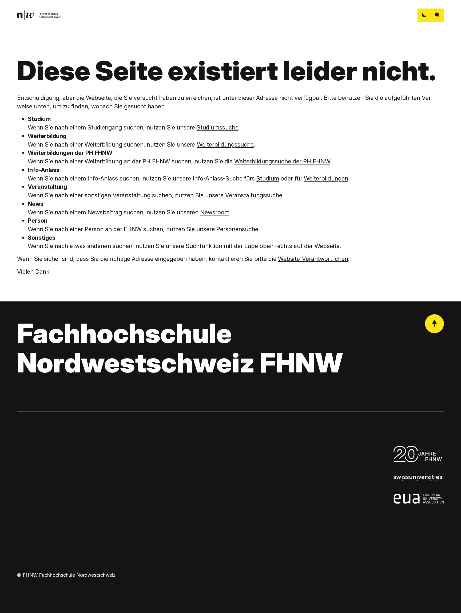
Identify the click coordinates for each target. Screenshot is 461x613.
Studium (267, 178)
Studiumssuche (218, 127)
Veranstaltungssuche (253, 195)
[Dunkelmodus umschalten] (424, 15)
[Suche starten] (437, 15)
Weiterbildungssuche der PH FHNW (282, 161)
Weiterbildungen (326, 178)
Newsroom (214, 212)
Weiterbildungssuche (225, 144)
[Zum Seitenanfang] (434, 323)
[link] (39, 15)
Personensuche (237, 229)
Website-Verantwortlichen (313, 258)
